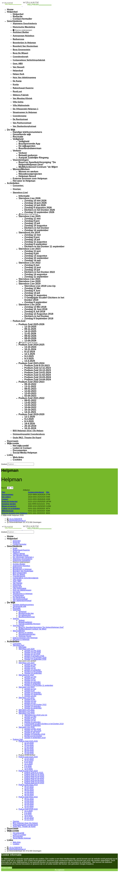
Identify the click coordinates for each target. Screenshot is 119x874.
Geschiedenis (14, 21)
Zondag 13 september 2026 (39, 212)
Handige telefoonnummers (27, 132)
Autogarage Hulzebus (23, 36)
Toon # (4, 488)
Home (10, 9)
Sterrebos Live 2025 (29, 216)
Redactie (17, 16)
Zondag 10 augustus (35, 225)
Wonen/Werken (21, 169)
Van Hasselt (18, 67)
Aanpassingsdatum (36, 492)
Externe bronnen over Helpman (30, 178)
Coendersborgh (20, 56)
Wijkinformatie (7, 511)
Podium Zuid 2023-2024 (31, 363)
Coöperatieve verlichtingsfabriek (29, 60)
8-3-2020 (29, 421)
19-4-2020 (29, 423)
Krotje (16, 84)
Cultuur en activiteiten (11, 508)
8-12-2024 (29, 351)
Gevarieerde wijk (22, 134)
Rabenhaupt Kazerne (23, 88)
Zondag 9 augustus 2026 (38, 207)
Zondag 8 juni (31, 221)
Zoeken (4, 464)
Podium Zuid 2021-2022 (31, 398)
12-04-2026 (30, 340)
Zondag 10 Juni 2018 (35, 309)
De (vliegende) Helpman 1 (25, 109)
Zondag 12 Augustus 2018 (38, 314)
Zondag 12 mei (32, 235)
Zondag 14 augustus (35, 274)
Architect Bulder (21, 32)
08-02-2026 (30, 336)
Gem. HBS (18, 63)
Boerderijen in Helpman (24, 43)
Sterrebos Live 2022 (29, 263)
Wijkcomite (13, 443)
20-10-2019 (30, 426)
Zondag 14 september (36, 230)
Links (10, 455)
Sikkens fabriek (21, 95)
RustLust (17, 91)
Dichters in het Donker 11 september (44, 246)
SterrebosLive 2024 (29, 232)
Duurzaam (12, 441)
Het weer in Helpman (24, 181)
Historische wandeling (24, 27)
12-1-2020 (29, 416)
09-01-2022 (30, 400)
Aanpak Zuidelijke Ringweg (34, 157)
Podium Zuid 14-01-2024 (37, 372)
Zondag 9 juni (31, 237)
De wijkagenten (27, 146)
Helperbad (18, 70)
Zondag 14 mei (32, 260)
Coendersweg (19, 116)
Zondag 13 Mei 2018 (35, 307)
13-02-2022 (30, 402)
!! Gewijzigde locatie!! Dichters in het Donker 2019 (44, 298)
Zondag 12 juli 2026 (35, 205)
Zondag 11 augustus (35, 242)
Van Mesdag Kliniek (22, 98)
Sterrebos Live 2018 (29, 304)
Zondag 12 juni (32, 267)
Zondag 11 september (36, 276)
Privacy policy (6, 868)
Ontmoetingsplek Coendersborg (29, 434)
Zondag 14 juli (32, 239)
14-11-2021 (30, 412)
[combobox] (20, 464)
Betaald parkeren (28, 155)
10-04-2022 (30, 407)
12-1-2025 (29, 354)
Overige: (17, 189)
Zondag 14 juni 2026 (35, 203)
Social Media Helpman (25, 452)
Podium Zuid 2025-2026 (31, 324)
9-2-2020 (29, 419)
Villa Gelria (18, 102)
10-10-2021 (30, 409)
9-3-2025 (29, 358)
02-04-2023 (30, 396)
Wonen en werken (28, 171)
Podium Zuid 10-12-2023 (37, 370)
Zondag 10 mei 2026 (35, 200)
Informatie (24, 196)
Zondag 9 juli (31, 253)
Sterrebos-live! (20, 192)
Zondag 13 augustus (35, 256)
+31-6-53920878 (15, 519)
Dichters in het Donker (36, 228)
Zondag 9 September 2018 (38, 318)
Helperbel (12, 12)
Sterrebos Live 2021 (29, 279)
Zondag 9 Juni (32, 290)
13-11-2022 (30, 386)
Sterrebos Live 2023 (29, 249)
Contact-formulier (22, 19)
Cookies (17, 459)
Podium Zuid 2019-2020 (31, 414)
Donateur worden (9, 504)
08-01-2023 (30, 389)
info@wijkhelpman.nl (17, 521)
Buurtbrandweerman (30, 148)
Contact (5, 499)
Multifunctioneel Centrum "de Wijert (38, 167)
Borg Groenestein (21, 49)
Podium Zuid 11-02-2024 (37, 375)
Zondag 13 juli (32, 223)
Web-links (18, 457)
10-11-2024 (30, 349)
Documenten (20, 450)
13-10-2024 (30, 347)
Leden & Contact (22, 448)
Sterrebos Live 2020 (29, 281)
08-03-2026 (30, 338)
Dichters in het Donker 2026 (39, 210)
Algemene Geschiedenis (25, 23)
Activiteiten (13, 183)
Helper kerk (18, 74)
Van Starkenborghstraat (24, 126)
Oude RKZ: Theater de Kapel (27, 437)
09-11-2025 (30, 329)
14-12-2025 (30, 331)
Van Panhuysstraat (22, 123)
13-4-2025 (29, 361)
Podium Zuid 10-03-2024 (37, 377)
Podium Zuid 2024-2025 (31, 344)
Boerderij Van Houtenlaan (25, 46)
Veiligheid (18, 139)
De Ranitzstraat (20, 119)
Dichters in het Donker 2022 (39, 272)
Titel (3, 492)
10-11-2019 (30, 428)
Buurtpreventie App (29, 143)
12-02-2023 (30, 391)
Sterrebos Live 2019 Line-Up (40, 286)
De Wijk (11, 130)
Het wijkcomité (21, 445)
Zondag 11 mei (32, 218)
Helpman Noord (27, 176)
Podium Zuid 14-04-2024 (37, 379)
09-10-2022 (30, 384)
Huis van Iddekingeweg (24, 77)
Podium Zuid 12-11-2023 (37, 368)
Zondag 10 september (36, 258)
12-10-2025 (30, 326)
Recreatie (18, 136)
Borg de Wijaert (20, 53)
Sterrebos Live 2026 (29, 198)
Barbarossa (18, 39)
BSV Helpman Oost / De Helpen (28, 431)
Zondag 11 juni (32, 251)
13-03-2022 (30, 405)
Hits (47, 492)
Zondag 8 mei (31, 265)
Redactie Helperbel (9, 502)
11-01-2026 (30, 333)
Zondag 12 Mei (32, 288)
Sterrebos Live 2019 (29, 283)
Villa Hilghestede (21, 105)
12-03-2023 (30, 393)
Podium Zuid (19, 321)
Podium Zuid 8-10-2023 (37, 365)
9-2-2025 (29, 356)
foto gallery (6, 497)
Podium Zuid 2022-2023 (31, 382)
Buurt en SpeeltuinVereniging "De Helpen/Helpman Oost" (37, 163)
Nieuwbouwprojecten (30, 174)
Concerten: (18, 185)
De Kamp (17, 81)
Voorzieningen (21, 160)
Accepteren (59, 870)
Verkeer (17, 150)
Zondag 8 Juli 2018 (34, 311)
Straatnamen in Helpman (25, 112)
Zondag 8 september (35, 244)
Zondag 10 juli (32, 269)
